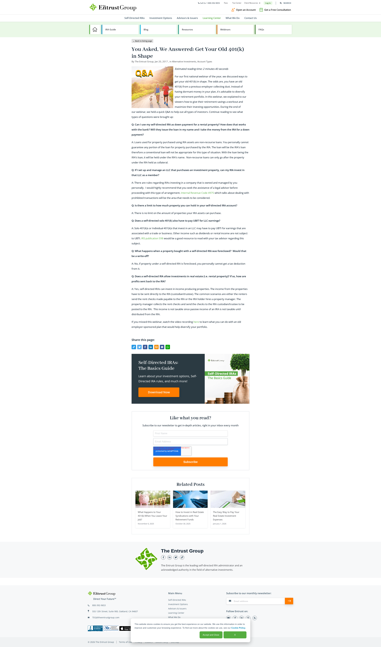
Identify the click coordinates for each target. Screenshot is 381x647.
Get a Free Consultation (277, 9)
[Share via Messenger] (162, 347)
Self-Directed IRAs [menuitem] (134, 18)
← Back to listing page (142, 41)
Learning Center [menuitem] (212, 18)
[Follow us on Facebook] (235, 618)
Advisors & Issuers (177, 608)
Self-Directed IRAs (177, 599)
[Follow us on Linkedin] (241, 618)
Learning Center (176, 612)
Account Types (204, 61)
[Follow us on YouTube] (228, 618)
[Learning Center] (94, 29)
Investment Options (178, 604)
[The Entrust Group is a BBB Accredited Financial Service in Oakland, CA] (95, 628)
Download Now (159, 392)
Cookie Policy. (238, 628)
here (196, 322)
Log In (268, 3)
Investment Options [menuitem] (160, 18)
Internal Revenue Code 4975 (197, 192)
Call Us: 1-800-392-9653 (210, 3)
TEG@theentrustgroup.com (105, 617)
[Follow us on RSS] (254, 618)
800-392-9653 (99, 605)
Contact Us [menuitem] (250, 18)
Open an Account (246, 9)
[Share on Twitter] (139, 347)
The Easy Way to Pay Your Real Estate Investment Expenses (226, 516)
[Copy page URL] (134, 347)
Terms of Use (125, 642)
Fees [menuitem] (226, 3)
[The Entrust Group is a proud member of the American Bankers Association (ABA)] (111, 628)
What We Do (174, 617)
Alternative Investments (184, 61)
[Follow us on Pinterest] (248, 618)
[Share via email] (156, 347)
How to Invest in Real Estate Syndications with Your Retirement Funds (189, 516)
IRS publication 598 (152, 238)
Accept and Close (211, 635)
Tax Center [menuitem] (236, 3)
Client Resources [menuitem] (251, 3)
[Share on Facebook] (145, 347)
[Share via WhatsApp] (167, 347)
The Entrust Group (144, 61)
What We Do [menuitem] (233, 18)
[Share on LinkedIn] (151, 347)
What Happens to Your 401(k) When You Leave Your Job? (152, 516)
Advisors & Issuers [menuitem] (187, 18)
